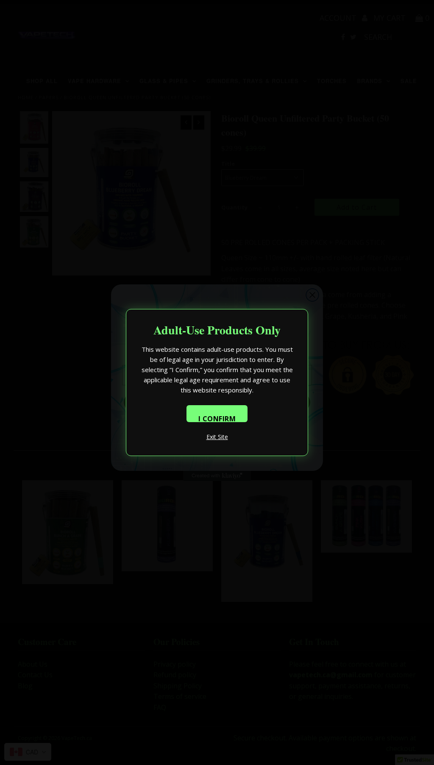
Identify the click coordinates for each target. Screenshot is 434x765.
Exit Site (217, 437)
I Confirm (217, 418)
